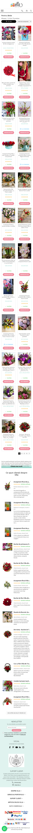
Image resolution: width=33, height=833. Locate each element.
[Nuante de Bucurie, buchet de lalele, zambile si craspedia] (7, 616)
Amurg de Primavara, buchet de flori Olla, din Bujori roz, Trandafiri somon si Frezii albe (8, 436)
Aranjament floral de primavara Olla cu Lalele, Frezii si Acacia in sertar (8, 335)
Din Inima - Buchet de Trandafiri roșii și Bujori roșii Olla (24, 436)
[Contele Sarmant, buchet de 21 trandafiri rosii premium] (8, 109)
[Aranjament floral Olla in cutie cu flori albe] (7, 584)
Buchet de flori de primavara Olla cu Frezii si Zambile (8, 297)
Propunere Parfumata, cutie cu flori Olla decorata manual (24, 44)
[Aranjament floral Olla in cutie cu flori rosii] (7, 701)
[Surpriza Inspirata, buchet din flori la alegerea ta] (8, 33)
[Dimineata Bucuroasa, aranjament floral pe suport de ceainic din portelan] (24, 109)
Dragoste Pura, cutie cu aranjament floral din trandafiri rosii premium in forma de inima (24, 84)
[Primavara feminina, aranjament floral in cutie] (24, 251)
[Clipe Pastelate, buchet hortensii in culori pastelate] (24, 323)
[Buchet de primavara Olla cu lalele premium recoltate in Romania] (7, 546)
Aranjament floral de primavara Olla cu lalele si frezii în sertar (24, 297)
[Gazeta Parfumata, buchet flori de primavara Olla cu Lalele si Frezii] (24, 215)
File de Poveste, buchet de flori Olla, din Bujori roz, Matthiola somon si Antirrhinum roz (24, 402)
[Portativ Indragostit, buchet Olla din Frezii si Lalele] (24, 180)
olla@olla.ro (17, 785)
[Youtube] (16, 747)
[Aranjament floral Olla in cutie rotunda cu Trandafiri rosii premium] (8, 144)
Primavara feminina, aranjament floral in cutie (24, 261)
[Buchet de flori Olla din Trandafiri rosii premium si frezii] (7, 567)
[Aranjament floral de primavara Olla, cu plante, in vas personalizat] (7, 506)
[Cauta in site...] (31, 11)
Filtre (9, 21)
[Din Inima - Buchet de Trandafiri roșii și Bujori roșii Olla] (24, 426)
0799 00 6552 (17, 782)
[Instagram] (23, 747)
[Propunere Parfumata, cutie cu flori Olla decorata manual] (24, 33)
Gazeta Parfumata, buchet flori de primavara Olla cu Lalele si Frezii (24, 226)
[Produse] (2, 11)
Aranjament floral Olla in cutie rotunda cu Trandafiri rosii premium (8, 155)
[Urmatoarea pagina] (29, 453)
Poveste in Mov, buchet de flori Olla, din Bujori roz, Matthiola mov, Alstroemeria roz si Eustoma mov (24, 369)
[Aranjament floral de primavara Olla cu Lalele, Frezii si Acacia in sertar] (8, 323)
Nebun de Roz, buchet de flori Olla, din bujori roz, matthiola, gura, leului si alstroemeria (8, 369)
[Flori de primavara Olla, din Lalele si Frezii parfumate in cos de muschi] (8, 251)
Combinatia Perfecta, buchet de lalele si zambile (8, 225)
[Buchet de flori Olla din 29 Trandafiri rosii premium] (7, 602)
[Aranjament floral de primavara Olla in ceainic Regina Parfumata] (24, 144)
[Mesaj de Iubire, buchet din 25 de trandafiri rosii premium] (8, 71)
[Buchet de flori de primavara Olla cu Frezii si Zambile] (8, 286)
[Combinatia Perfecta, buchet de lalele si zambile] (8, 215)
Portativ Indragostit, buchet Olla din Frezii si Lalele (24, 190)
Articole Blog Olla (15, 802)
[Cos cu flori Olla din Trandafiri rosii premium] (7, 668)
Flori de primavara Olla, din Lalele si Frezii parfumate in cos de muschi (8, 262)
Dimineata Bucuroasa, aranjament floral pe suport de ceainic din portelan (24, 120)
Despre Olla (16, 791)
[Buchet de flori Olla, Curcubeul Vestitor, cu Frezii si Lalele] (8, 180)
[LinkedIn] (19, 747)
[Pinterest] (13, 747)
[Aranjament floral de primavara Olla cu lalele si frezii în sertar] (24, 286)
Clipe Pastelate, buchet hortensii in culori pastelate (24, 335)
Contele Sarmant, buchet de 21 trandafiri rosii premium (8, 120)
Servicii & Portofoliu (15, 795)
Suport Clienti (16, 798)
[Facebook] (9, 747)
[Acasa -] (16, 4)
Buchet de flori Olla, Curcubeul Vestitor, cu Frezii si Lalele (8, 191)
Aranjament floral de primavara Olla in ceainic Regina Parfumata (24, 155)
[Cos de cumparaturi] (27, 11)
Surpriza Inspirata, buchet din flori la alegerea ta (8, 43)
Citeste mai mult (16, 466)
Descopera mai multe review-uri (16, 713)
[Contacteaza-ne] (22, 11)
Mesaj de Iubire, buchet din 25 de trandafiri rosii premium (8, 84)
